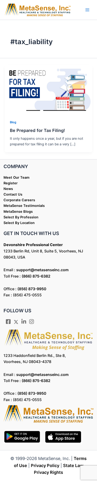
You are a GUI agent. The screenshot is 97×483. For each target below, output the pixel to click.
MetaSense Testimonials (24, 206)
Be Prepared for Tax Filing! (37, 130)
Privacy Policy (45, 465)
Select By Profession (21, 217)
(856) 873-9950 (31, 288)
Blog (13, 122)
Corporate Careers (19, 200)
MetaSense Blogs (18, 211)
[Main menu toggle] (87, 10)
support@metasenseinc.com (42, 269)
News (8, 189)
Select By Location (19, 223)
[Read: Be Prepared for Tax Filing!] (48, 89)
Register (11, 183)
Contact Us (13, 194)
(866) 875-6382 (36, 276)
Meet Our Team (16, 177)
